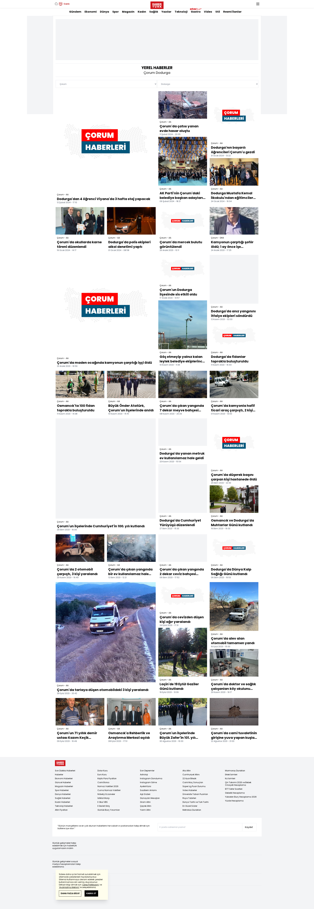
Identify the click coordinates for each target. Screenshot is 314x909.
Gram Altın (145, 802)
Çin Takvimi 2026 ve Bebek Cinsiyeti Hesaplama (238, 783)
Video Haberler (190, 790)
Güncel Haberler (63, 782)
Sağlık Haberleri (62, 798)
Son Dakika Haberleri (65, 770)
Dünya (104, 12)
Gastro (196, 12)
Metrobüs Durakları (192, 809)
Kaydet (249, 827)
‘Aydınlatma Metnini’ (69, 887)
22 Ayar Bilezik (189, 778)
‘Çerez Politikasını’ (90, 884)
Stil (217, 12)
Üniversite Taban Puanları (195, 794)
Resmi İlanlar (232, 12)
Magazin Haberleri (64, 786)
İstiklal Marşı (103, 798)
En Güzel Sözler (190, 806)
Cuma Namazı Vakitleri (109, 790)
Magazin (128, 12)
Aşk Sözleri (145, 794)
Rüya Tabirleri (189, 798)
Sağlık (153, 12)
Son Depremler (147, 770)
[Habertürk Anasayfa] (157, 4)
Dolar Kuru (102, 770)
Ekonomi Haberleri (64, 778)
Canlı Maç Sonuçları (193, 782)
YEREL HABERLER (157, 67)
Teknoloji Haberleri (64, 806)
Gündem (75, 12)
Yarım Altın (145, 809)
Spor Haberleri (62, 790)
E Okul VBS (102, 802)
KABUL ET (91, 893)
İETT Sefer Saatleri (233, 789)
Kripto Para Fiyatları (106, 778)
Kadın (142, 12)
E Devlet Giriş (103, 806)
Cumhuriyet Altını (191, 774)
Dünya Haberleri (63, 794)
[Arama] (56, 4)
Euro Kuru (102, 774)
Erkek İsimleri (231, 774)
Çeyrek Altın (145, 806)
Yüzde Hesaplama (234, 800)
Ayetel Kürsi (145, 786)
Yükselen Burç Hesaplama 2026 (241, 796)
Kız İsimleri (230, 778)
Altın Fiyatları (61, 809)
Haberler (59, 774)
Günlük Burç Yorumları (108, 809)
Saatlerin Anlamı (148, 790)
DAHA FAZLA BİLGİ (70, 893)
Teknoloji (181, 12)
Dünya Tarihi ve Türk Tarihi (196, 802)
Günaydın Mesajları (150, 798)
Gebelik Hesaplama (235, 792)
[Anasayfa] (60, 763)
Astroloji (144, 774)
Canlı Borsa (103, 782)
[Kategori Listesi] (258, 4)
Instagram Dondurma (151, 778)
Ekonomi (91, 12)
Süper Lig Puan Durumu (194, 786)
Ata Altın (187, 770)
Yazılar (166, 12)
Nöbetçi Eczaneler (106, 794)
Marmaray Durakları (235, 770)
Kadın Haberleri (62, 802)
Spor (115, 12)
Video (208, 12)
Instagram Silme (148, 782)
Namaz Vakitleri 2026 (107, 786)
